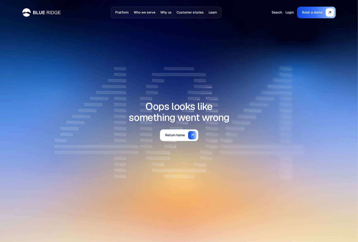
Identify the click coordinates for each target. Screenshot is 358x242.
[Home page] (41, 12)
